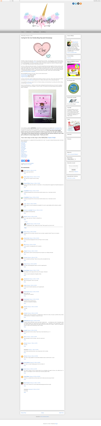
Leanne (25, 285)
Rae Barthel (23, 147)
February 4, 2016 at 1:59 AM (35, 183)
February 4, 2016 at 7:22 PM (34, 270)
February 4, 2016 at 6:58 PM (32, 263)
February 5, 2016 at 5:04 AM (34, 291)
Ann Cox (34, 61)
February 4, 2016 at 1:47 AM (35, 176)
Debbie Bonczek (27, 320)
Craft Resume (36, 31)
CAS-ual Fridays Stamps (25, 74)
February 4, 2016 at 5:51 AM (35, 223)
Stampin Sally (26, 238)
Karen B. (25, 216)
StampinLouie (26, 278)
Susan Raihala (23, 148)
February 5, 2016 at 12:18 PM (33, 313)
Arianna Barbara (27, 362)
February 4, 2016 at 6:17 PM (32, 257)
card (28, 164)
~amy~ (25, 203)
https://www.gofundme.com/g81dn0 (29, 71)
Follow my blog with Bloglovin (72, 154)
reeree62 (25, 330)
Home (22, 31)
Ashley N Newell (24, 142)
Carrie (25, 231)
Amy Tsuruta (23, 145)
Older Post (61, 412)
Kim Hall (22, 150)
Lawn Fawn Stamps (24, 75)
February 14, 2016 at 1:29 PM (35, 382)
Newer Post (23, 412)
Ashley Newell (75, 42)
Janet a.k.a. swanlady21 (28, 210)
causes (30, 164)
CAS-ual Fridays (29, 83)
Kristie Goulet (26, 291)
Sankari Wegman (24, 151)
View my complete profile (72, 52)
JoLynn (25, 263)
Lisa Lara (22, 152)
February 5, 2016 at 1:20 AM (32, 285)
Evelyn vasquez (27, 176)
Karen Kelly (51, 137)
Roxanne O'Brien (27, 183)
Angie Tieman (23, 153)
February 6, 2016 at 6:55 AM (32, 330)
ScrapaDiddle (26, 190)
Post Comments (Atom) (45, 416)
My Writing (43, 31)
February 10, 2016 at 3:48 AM (35, 362)
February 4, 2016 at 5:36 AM (31, 231)
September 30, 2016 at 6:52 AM (34, 389)
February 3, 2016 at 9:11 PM (31, 170)
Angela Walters (26, 376)
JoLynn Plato (23, 146)
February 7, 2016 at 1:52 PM (32, 343)
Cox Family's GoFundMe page (55, 129)
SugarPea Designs (24, 76)
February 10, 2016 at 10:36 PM (35, 376)
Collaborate (28, 31)
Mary (25, 244)
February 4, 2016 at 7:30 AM (31, 244)
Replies (26, 221)
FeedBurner (76, 171)
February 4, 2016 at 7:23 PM (34, 278)
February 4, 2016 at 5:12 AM (37, 210)
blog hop (25, 164)
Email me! (69, 57)
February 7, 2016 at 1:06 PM (32, 336)
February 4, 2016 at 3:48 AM (31, 203)
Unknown (25, 306)
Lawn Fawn (23, 149)
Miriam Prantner (27, 382)
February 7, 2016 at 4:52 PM (33, 349)
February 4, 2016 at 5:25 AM (32, 216)
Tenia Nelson (23, 144)
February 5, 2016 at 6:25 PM (35, 320)
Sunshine (25, 313)
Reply (25, 173)
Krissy (25, 170)
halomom (25, 356)
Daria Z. (25, 336)
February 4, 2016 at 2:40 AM (34, 190)
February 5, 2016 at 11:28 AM (33, 306)
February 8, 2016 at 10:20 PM (33, 356)
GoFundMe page (30, 79)
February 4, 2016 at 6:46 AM (34, 238)
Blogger (56, 423)
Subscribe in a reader (71, 178)
